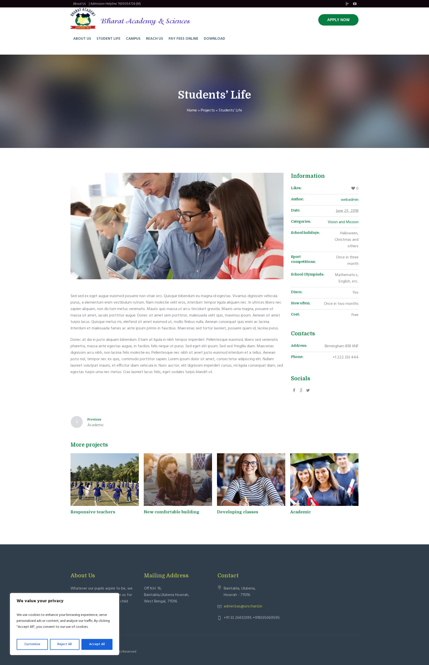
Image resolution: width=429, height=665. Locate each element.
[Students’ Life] (177, 226)
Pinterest (308, 390)
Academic (95, 425)
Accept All (97, 644)
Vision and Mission (343, 222)
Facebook (294, 390)
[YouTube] (355, 3)
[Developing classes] (251, 479)
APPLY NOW (338, 20)
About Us (79, 3)
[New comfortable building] (178, 479)
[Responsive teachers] (105, 479)
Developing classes (237, 512)
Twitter (301, 390)
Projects (208, 110)
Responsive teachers (93, 512)
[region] (64, 624)
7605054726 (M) (129, 3)
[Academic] (324, 479)
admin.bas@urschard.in (243, 606)
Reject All (64, 644)
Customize (32, 644)
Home (192, 110)
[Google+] (347, 3)
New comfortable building (171, 512)
